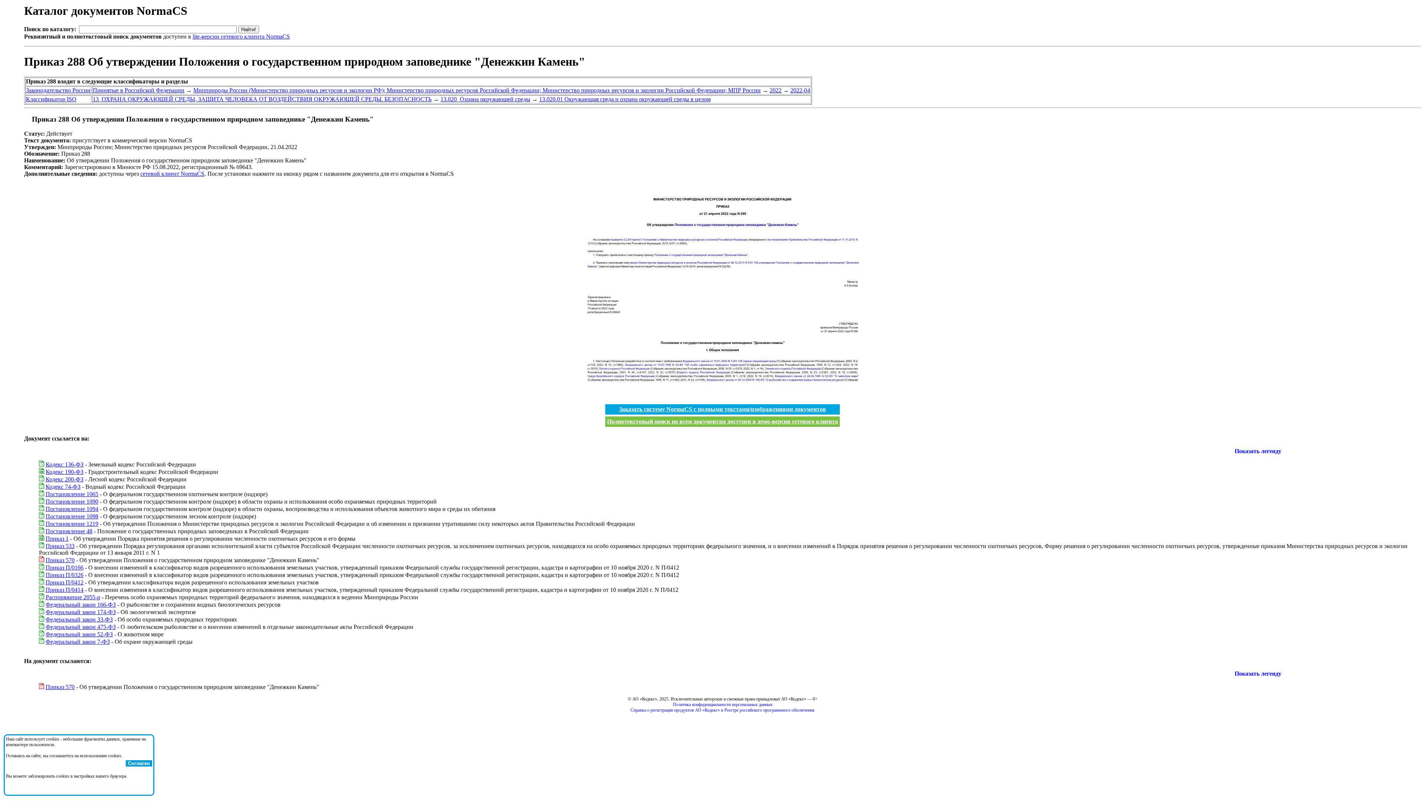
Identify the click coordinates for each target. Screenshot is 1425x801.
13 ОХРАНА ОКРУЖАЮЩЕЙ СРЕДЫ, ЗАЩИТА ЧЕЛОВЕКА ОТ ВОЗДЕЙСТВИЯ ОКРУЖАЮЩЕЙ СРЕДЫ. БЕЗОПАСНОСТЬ (262, 99)
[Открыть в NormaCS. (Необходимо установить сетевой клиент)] (27, 119)
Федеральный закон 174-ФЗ (81, 612)
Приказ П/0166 (64, 567)
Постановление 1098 (72, 516)
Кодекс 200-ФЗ (64, 479)
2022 (776, 90)
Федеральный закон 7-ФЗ (78, 642)
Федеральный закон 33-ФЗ (79, 619)
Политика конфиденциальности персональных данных (723, 704)
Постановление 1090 (72, 501)
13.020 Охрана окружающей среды (485, 99)
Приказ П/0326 (64, 575)
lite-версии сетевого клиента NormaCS (241, 36)
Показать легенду (1258, 451)
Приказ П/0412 (64, 582)
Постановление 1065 (72, 494)
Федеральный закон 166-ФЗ (81, 604)
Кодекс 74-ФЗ (63, 487)
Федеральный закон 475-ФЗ (81, 627)
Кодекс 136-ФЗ (64, 464)
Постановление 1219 (72, 524)
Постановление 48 (69, 531)
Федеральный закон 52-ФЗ (79, 634)
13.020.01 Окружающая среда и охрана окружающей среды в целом (625, 99)
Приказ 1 (57, 538)
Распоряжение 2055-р (73, 597)
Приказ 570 (60, 560)
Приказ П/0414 (64, 590)
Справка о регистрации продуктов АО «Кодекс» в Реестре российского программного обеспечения (722, 710)
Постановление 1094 (72, 509)
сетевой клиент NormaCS (172, 174)
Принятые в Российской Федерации (138, 90)
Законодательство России (58, 90)
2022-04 (800, 90)
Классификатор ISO (51, 99)
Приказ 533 (60, 546)
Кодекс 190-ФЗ (64, 472)
